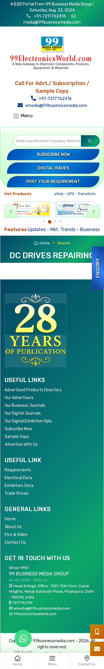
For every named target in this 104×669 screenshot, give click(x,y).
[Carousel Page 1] (43, 221)
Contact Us (15, 542)
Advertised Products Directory (33, 390)
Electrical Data (18, 477)
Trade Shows (17, 493)
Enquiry (98, 268)
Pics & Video (16, 534)
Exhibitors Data (19, 485)
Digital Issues (53, 168)
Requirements (18, 470)
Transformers (85, 194)
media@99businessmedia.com (52, 22)
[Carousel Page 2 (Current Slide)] (49, 222)
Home (45, 243)
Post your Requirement (53, 181)
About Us (13, 526)
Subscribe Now (53, 154)
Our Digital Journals (23, 413)
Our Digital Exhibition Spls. (29, 421)
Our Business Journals (25, 405)
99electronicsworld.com (35, 614)
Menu (26, 116)
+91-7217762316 (49, 16)
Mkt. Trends (49, 229)
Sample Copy (17, 436)
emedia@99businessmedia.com (55, 105)
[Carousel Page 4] (60, 221)
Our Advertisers (19, 397)
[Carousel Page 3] (55, 221)
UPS (66, 194)
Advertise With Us (21, 444)
